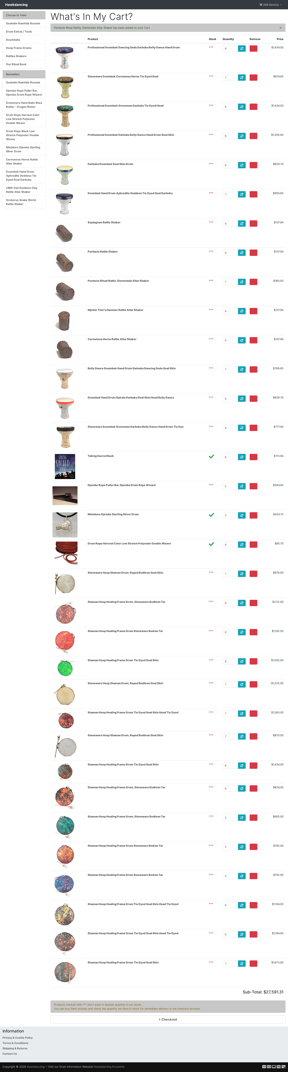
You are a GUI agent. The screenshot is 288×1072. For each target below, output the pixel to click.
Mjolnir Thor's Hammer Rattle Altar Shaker (115, 310)
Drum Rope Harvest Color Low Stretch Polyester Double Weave (129, 543)
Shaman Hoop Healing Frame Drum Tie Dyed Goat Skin (123, 660)
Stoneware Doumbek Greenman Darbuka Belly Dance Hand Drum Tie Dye (136, 426)
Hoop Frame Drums (19, 48)
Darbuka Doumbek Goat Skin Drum (110, 164)
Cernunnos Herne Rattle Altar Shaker (112, 339)
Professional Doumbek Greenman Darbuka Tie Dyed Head (126, 105)
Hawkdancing (16, 5)
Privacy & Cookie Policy (17, 1037)
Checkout (168, 1019)
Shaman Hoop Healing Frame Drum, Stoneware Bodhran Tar (126, 601)
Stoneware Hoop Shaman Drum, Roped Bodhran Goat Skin (125, 572)
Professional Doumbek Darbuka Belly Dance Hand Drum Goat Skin (131, 134)
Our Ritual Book (16, 64)
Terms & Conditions (15, 1043)
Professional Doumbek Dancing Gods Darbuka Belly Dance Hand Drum (134, 47)
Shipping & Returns (15, 1048)
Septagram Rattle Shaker (104, 222)
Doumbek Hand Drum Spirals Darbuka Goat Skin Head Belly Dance (131, 397)
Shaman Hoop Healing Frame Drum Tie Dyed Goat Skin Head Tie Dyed (133, 712)
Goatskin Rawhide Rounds (23, 23)
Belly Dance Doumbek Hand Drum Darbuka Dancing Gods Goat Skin (132, 368)
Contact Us (9, 1053)
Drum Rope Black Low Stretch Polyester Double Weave (22, 135)
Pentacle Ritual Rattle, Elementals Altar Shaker (118, 280)
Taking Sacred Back (101, 456)
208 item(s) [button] (271, 4)
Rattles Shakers (16, 56)
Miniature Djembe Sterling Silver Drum (113, 514)
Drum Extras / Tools (19, 31)
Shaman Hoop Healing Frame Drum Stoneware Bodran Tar (125, 631)
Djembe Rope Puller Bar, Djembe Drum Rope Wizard (122, 485)
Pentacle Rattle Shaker (103, 251)
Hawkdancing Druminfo (109, 1066)
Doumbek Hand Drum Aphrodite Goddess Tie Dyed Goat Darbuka (130, 193)
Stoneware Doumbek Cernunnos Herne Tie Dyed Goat (123, 76)
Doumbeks (13, 39)
